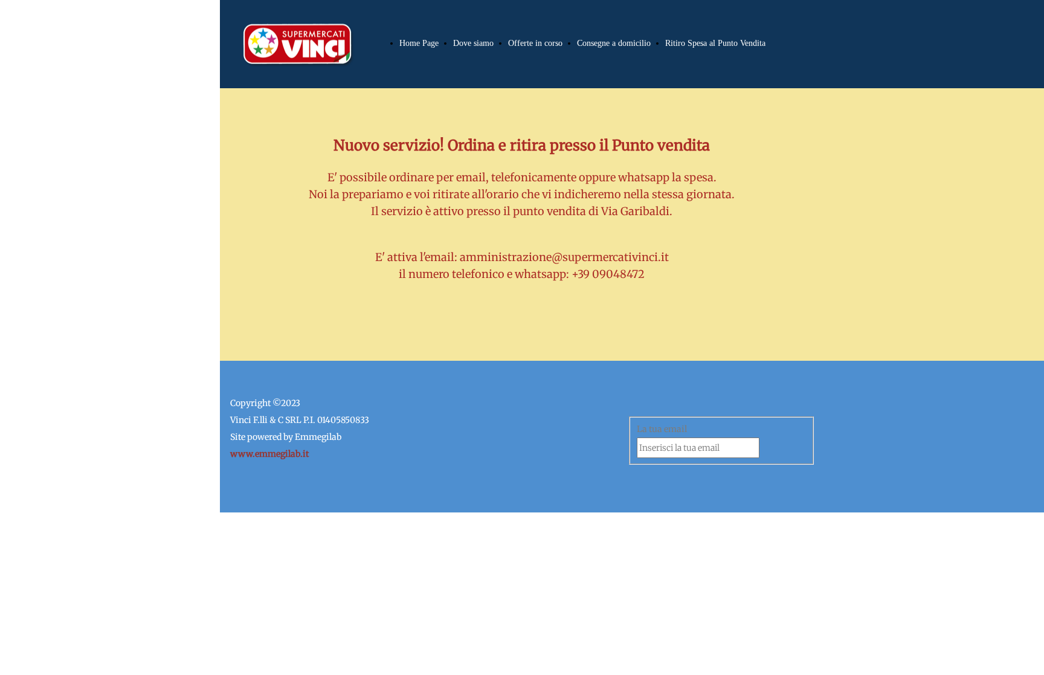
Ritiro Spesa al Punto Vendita (715, 43)
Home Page (419, 43)
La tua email (662, 429)
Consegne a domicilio (614, 43)
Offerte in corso (535, 43)
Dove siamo (473, 43)
